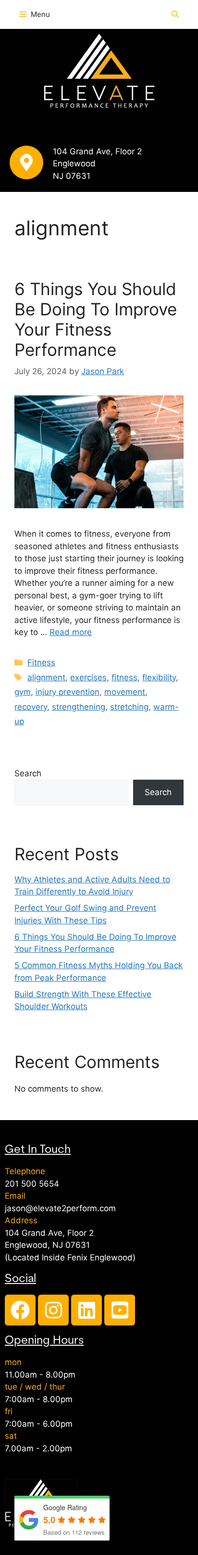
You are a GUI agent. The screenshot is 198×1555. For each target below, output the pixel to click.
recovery (30, 707)
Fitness (41, 662)
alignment (46, 677)
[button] (175, 14)
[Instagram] (53, 1310)
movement (124, 692)
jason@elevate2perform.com (60, 1208)
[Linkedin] (86, 1310)
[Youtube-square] (119, 1310)
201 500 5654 (32, 1184)
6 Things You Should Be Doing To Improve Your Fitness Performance (95, 319)
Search (27, 773)
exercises (88, 677)
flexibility (159, 677)
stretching (129, 707)
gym (22, 692)
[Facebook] (20, 1310)
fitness (124, 677)
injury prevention (67, 692)
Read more (71, 632)
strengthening (78, 707)
